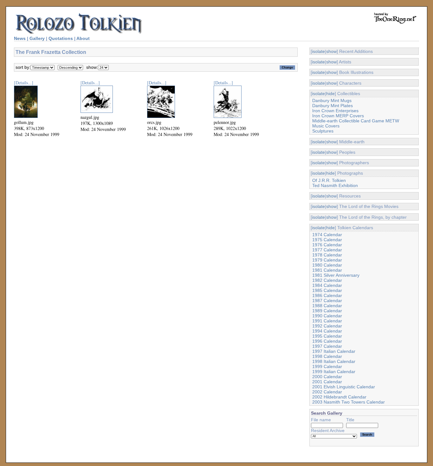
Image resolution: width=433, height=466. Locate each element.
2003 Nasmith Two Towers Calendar (348, 402)
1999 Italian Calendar (333, 371)
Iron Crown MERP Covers (338, 115)
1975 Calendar (327, 239)
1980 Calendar (327, 265)
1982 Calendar (327, 280)
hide (330, 93)
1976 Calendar (327, 244)
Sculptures (322, 130)
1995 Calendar (327, 336)
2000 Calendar (327, 376)
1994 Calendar (327, 330)
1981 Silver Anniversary (335, 275)
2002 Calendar (327, 391)
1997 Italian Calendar (333, 351)
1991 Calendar (327, 320)
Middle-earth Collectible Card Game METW (355, 120)
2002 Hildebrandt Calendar (339, 396)
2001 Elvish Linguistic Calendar (343, 386)
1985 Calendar (327, 290)
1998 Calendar (327, 356)
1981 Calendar (327, 270)
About (83, 38)
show (331, 51)
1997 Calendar (327, 346)
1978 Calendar (327, 254)
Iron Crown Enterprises (335, 110)
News (20, 38)
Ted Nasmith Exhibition (335, 185)
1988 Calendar (327, 305)
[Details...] (23, 83)
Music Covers (325, 125)
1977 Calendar (327, 249)
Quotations (60, 38)
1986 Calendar (327, 295)
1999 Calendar (327, 366)
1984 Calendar (327, 285)
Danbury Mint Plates (332, 105)
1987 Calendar (327, 300)
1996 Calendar (327, 341)
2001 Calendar (327, 381)
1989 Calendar (327, 310)
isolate (318, 51)
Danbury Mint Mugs (332, 100)
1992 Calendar (327, 325)
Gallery (37, 38)
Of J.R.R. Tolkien (329, 180)
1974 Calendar (327, 234)
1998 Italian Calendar (333, 361)
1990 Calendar (327, 315)
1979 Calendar (327, 259)
